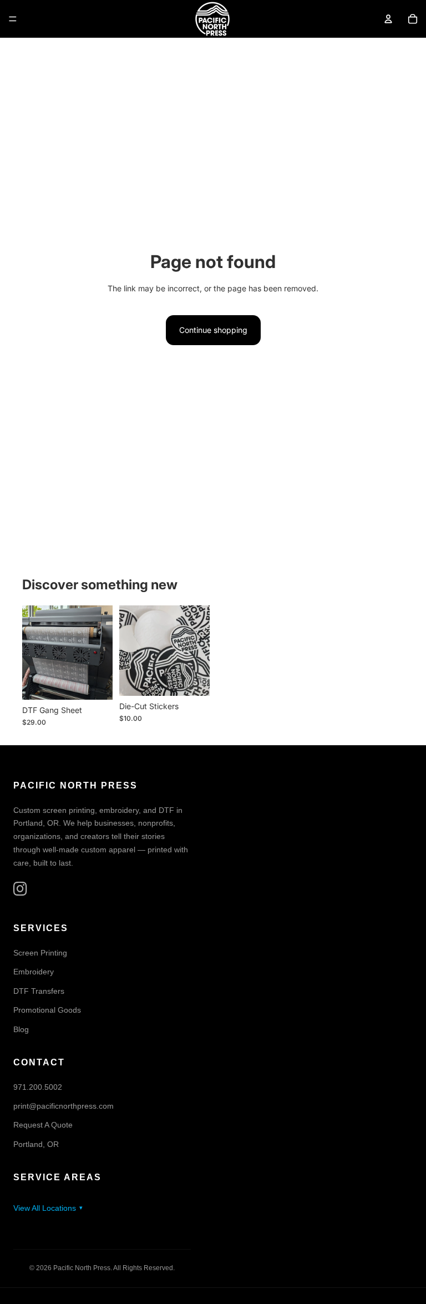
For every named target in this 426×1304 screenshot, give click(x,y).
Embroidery (33, 972)
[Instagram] (20, 889)
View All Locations (44, 1208)
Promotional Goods (47, 1009)
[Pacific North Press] (212, 19)
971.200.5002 (37, 1087)
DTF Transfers (38, 991)
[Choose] (95, 683)
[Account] (388, 19)
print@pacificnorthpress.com (63, 1105)
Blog (21, 1029)
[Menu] (13, 19)
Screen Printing (40, 952)
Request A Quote (43, 1125)
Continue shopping (213, 330)
